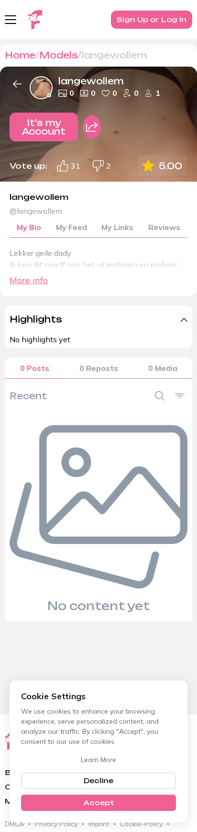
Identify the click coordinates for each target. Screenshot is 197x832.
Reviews (164, 227)
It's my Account (44, 127)
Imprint (98, 823)
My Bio (29, 227)
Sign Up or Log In (151, 19)
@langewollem (36, 211)
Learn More (98, 759)
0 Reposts (98, 368)
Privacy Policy (56, 823)
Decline (98, 780)
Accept (98, 802)
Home (20, 55)
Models (58, 55)
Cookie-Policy (141, 823)
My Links (117, 227)
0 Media (162, 368)
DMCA (14, 823)
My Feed (71, 227)
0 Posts (34, 368)
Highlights (36, 319)
